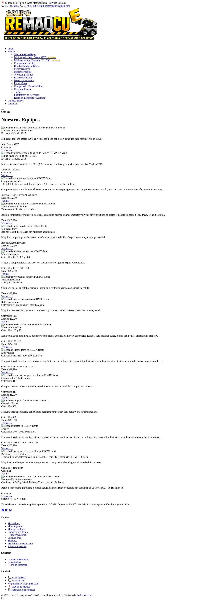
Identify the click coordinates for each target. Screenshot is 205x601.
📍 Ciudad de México (19, 586)
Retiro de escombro (17, 564)
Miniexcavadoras (22, 71)
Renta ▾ (12, 51)
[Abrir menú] (2, 109)
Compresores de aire (24, 63)
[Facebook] (3, 510)
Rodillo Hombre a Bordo (26, 66)
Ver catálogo (14, 523)
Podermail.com (84, 595)
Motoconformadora (24, 80)
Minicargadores (22, 69)
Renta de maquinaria (18, 559)
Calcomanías (14, 562)
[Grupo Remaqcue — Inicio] (49, 43)
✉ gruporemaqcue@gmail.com (54, 5)
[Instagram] (7, 510)
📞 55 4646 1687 (29, 5)
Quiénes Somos (16, 100)
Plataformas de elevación (20, 543)
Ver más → (7, 150)
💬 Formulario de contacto (21, 589)
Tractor (17, 92)
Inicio (10, 48)
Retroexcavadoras (23, 77)
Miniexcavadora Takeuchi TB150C (37, 60)
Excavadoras (20, 83)
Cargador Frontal (22, 89)
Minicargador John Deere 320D (35, 57)
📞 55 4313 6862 (10, 5)
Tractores (12, 540)
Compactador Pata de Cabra (28, 86)
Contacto (12, 103)
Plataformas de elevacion (26, 94)
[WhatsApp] (10, 510)
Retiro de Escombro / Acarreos (29, 97)
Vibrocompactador (23, 74)
